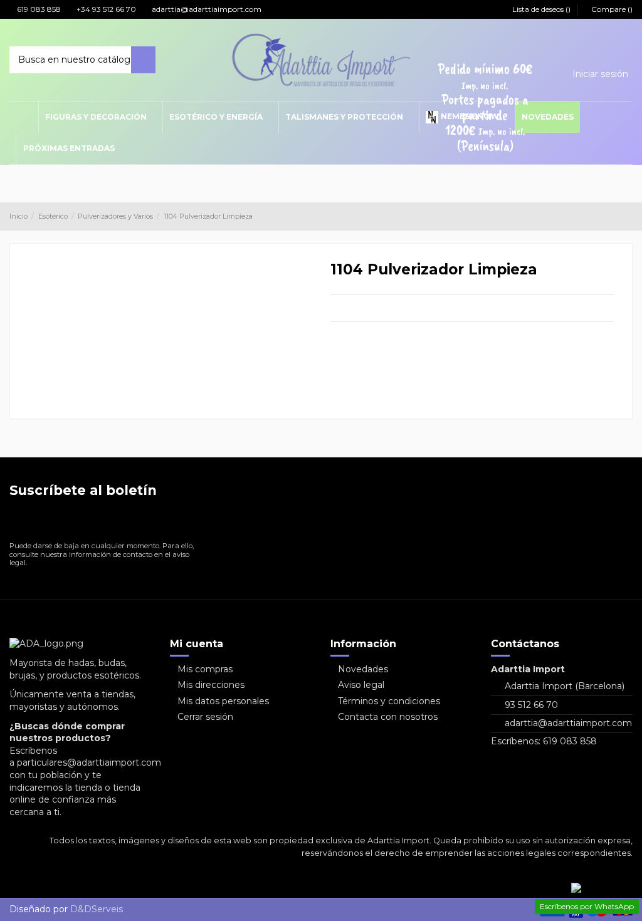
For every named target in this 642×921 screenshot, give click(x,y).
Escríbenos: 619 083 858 (544, 741)
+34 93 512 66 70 (105, 9)
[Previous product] (616, 216)
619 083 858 (38, 9)
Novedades (363, 669)
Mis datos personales (223, 701)
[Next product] (628, 216)
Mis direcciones (211, 684)
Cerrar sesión (205, 716)
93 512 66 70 (531, 704)
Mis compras (205, 669)
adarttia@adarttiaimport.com (205, 9)
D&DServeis (96, 909)
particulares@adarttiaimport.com (89, 762)
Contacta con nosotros (388, 716)
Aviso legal (361, 684)
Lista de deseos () (541, 9)
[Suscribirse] (192, 522)
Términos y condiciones (389, 701)
